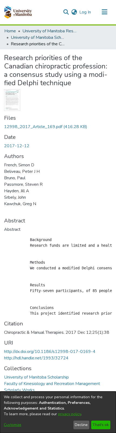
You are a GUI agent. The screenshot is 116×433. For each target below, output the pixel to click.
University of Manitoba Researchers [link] (49, 31)
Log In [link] (85, 12)
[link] (45, 127)
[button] (18, 12)
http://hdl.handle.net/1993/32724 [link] (36, 358)
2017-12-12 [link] (16, 146)
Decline (81, 424)
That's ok (101, 424)
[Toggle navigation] (104, 12)
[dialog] (58, 412)
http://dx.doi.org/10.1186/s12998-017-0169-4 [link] (49, 352)
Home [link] (10, 31)
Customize (12, 424)
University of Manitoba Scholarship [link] (38, 37)
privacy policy (69, 414)
